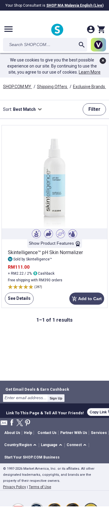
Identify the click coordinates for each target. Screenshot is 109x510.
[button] (21, 445)
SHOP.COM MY (17, 86)
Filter (94, 109)
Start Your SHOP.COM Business (32, 457)
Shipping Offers (52, 86)
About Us (12, 433)
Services (99, 433)
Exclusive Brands (89, 86)
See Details (18, 300)
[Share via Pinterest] (27, 423)
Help (28, 433)
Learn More (90, 72)
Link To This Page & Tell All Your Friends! (45, 412)
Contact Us (47, 433)
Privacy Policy (14, 487)
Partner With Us (73, 433)
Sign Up (56, 398)
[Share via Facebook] (11, 422)
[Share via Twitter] (19, 423)
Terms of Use (40, 487)
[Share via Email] (4, 424)
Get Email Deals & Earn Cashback (37, 389)
